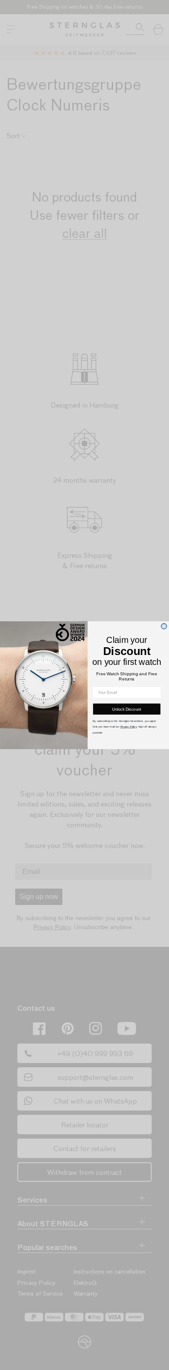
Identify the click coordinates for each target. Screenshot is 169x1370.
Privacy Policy (128, 726)
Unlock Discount (126, 709)
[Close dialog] (164, 626)
